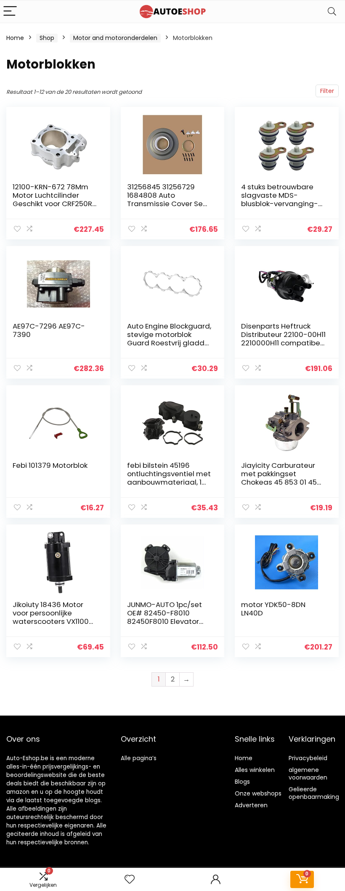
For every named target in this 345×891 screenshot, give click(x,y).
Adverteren (251, 805)
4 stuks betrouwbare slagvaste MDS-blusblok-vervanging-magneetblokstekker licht (279, 203)
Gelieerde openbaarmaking (314, 793)
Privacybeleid (308, 758)
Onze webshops (258, 793)
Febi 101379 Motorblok (50, 465)
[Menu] (10, 11)
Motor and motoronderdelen (115, 38)
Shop (47, 38)
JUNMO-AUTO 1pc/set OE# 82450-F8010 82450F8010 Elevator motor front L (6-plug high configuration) (164, 621)
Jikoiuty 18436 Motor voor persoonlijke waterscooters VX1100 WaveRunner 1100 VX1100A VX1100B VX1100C (55, 621)
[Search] (332, 11)
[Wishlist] (130, 879)
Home (15, 38)
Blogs (242, 781)
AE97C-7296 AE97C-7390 (49, 330)
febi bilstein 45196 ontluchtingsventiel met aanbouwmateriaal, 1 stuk (169, 478)
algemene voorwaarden (308, 774)
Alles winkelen (255, 770)
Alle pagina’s (139, 758)
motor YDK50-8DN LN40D (273, 608)
